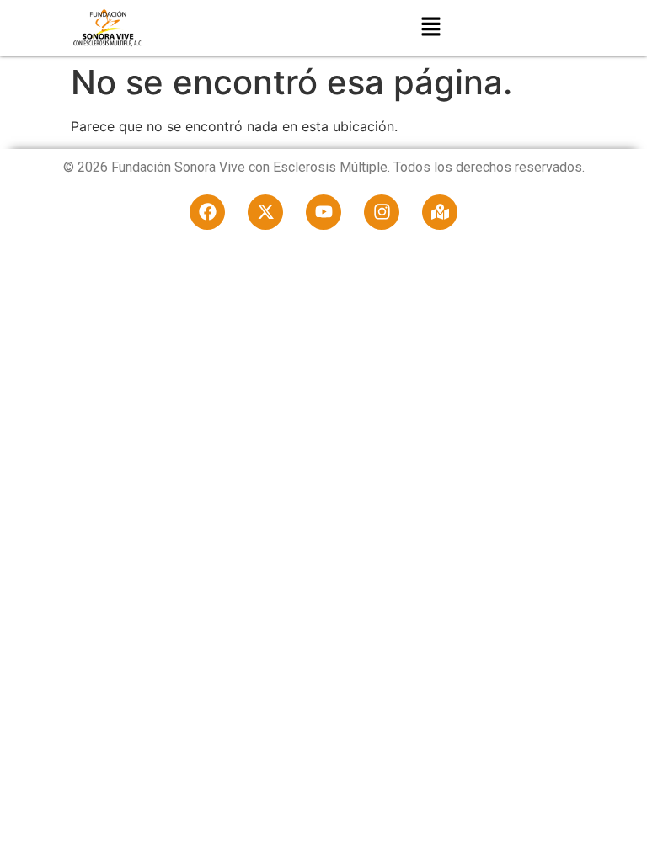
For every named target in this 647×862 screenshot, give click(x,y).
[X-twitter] (265, 212)
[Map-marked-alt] (439, 212)
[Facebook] (207, 212)
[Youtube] (323, 212)
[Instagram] (381, 212)
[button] (431, 28)
